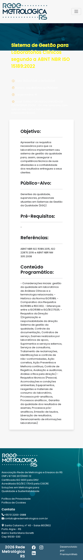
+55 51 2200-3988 (15, 515)
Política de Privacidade (16, 499)
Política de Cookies (14, 502)
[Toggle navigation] (76, 11)
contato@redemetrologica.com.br (26, 518)
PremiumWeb (68, 554)
